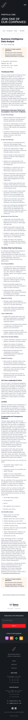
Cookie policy (17, 608)
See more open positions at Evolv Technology (14, 594)
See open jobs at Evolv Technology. (14, 52)
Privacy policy (11, 608)
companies (9, 31)
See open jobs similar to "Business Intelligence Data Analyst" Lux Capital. (14, 55)
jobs (3, 31)
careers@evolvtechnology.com (11, 573)
